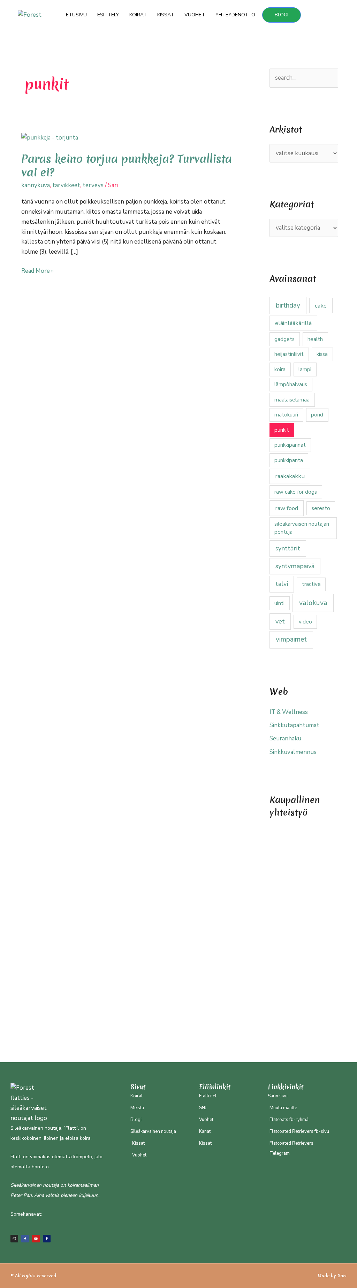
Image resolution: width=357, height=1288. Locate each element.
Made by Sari (332, 1276)
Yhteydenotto (235, 14)
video (305, 621)
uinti (279, 603)
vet (280, 621)
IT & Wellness (288, 712)
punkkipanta (288, 460)
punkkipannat (290, 445)
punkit (281, 430)
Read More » (37, 270)
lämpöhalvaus (290, 384)
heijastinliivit (289, 354)
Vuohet (194, 14)
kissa (322, 354)
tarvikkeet (66, 185)
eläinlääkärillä (293, 323)
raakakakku (290, 476)
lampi (304, 369)
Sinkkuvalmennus (293, 752)
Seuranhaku (285, 738)
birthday (288, 305)
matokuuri (286, 414)
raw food (286, 508)
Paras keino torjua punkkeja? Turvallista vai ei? (126, 165)
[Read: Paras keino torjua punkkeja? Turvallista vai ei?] (49, 138)
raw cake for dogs (295, 491)
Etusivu (76, 14)
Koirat (138, 14)
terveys (93, 185)
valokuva (313, 602)
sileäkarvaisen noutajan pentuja (301, 527)
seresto (321, 508)
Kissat (165, 14)
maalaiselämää (292, 399)
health (315, 339)
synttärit (287, 548)
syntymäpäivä (294, 566)
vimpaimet (291, 639)
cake (321, 306)
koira (280, 369)
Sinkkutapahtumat (294, 725)
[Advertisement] (303, 931)
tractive (311, 584)
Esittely (108, 14)
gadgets (284, 339)
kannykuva (35, 185)
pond (317, 414)
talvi (281, 584)
